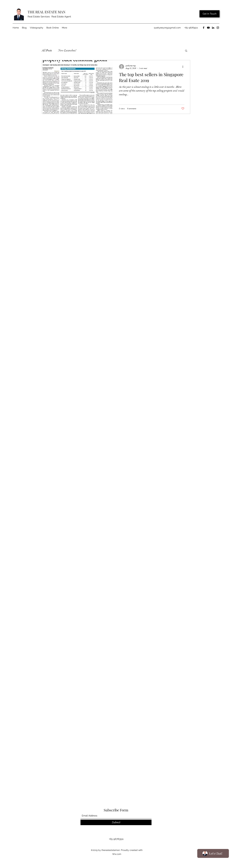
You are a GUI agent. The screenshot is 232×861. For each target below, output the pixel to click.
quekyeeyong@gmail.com (167, 27)
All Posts (47, 50)
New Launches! (67, 50)
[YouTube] (208, 27)
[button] (186, 51)
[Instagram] (217, 27)
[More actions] (184, 67)
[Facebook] (203, 27)
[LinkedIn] (213, 27)
